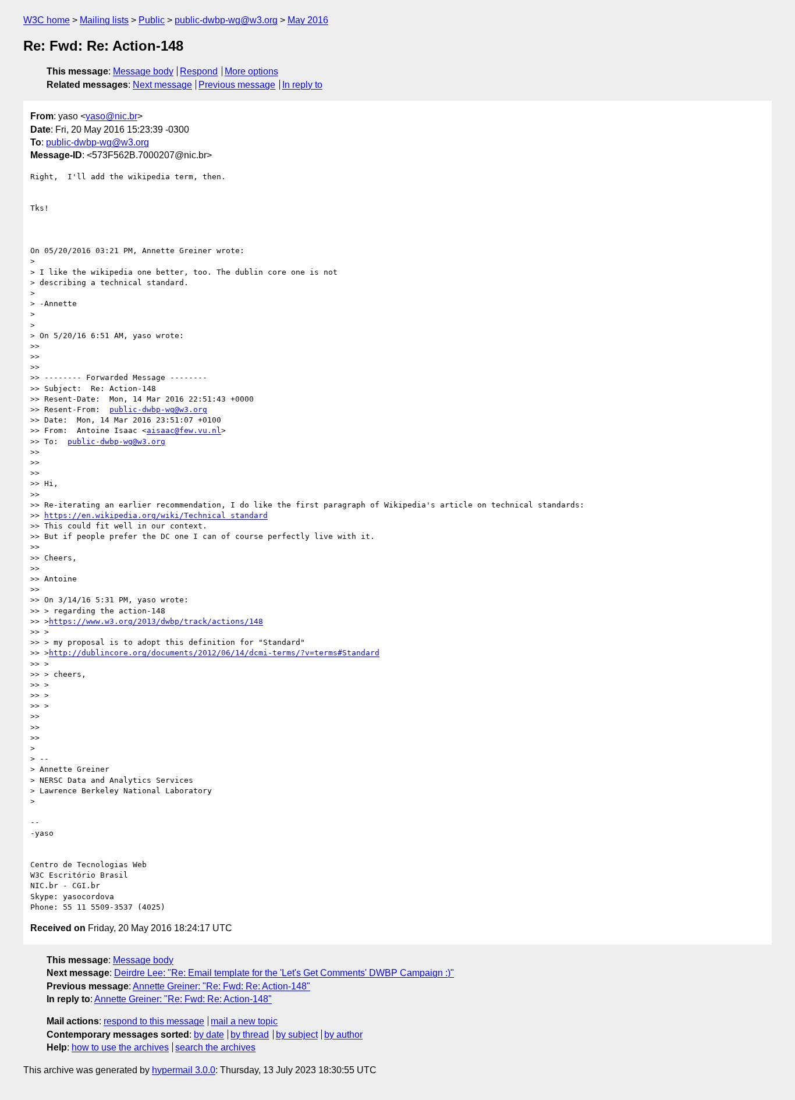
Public (152, 20)
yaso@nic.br (111, 116)
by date (209, 1034)
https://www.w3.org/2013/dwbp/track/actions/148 (156, 621)
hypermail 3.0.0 (183, 1070)
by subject (297, 1034)
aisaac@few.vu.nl (184, 430)
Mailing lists (104, 20)
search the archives (215, 1047)
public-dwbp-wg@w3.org (226, 20)
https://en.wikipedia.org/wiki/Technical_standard (156, 515)
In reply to (302, 85)
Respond (199, 71)
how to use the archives (120, 1047)
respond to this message (154, 1021)
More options (251, 71)
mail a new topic (244, 1021)
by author (343, 1034)
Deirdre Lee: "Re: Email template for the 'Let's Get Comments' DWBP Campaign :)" (284, 973)
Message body (143, 71)
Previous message (236, 85)
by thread (249, 1034)
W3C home (46, 20)
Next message (162, 85)
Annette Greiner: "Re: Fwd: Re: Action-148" (221, 986)
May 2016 (308, 20)
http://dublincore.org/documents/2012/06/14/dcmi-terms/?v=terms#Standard (214, 652)
